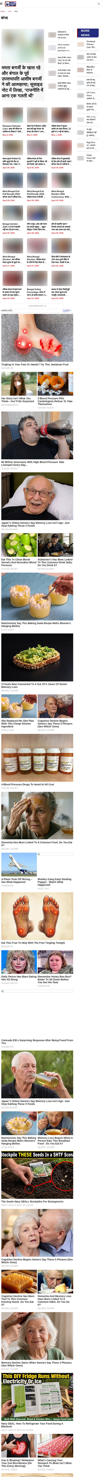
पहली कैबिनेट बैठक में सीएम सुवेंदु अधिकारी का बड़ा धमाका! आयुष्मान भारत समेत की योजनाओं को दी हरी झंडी (64, 86)
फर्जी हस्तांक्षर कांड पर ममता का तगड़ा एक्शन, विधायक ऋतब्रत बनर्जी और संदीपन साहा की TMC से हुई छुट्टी (64, 73)
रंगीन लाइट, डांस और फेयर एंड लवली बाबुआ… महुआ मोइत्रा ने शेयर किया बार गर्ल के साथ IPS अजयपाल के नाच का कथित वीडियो (37, 227)
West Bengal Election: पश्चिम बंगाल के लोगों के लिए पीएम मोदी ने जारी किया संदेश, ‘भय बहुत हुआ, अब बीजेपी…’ (37, 260)
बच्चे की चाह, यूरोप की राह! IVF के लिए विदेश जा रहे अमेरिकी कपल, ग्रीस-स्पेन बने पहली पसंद (91, 83)
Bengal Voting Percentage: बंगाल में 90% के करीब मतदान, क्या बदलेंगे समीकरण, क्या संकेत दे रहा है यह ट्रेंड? (37, 292)
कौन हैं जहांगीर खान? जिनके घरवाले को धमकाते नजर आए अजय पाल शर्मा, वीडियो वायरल (60, 227)
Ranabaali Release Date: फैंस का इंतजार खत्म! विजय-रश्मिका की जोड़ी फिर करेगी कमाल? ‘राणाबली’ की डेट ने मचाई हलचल (91, 44)
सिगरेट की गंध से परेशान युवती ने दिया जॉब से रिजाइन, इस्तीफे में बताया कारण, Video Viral (91, 107)
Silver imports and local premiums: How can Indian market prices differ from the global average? (64, 48)
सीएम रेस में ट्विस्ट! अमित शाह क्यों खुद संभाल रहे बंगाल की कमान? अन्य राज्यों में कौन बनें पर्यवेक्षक (36, 129)
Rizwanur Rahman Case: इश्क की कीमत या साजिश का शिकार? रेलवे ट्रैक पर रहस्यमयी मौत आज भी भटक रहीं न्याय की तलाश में (12, 129)
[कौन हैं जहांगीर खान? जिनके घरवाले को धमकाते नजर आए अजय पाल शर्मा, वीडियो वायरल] (61, 219)
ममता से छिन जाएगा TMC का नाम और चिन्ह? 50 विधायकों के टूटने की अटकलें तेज (64, 60)
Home (3, 11)
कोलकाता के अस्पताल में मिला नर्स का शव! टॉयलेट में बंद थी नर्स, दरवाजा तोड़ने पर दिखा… (64, 35)
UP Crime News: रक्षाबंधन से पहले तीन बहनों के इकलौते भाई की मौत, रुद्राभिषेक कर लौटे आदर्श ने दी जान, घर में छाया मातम (91, 95)
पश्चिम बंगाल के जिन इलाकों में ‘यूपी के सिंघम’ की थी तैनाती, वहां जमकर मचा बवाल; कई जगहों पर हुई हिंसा (37, 161)
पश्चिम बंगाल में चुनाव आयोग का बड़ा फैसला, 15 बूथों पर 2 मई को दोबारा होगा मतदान (61, 129)
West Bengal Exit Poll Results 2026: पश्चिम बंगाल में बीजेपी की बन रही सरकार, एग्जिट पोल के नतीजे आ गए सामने (37, 194)
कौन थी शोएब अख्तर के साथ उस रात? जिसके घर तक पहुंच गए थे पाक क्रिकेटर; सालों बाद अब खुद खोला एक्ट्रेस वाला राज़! (91, 57)
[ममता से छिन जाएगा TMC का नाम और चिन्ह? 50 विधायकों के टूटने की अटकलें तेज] (52, 60)
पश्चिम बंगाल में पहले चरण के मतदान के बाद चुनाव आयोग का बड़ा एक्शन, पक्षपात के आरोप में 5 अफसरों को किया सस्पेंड (12, 292)
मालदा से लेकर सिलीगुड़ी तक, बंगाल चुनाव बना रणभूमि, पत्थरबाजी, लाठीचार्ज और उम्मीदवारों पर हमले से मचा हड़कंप (60, 292)
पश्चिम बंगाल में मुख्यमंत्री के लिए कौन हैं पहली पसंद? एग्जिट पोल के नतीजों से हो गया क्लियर (61, 161)
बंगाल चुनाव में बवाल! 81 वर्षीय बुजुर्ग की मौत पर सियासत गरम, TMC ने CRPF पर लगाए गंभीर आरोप (12, 161)
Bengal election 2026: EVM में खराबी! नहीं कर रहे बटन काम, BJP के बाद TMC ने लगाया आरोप (11, 227)
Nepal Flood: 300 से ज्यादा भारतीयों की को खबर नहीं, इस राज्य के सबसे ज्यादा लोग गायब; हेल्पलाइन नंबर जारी (92, 158)
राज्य (9, 11)
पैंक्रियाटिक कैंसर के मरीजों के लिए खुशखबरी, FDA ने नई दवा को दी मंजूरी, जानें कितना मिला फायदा (91, 70)
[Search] (98, 4)
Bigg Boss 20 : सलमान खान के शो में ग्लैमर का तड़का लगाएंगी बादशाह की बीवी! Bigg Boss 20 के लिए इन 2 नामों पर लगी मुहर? (91, 145)
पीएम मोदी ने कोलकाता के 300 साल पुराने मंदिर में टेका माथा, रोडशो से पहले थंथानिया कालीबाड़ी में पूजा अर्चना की (61, 260)
